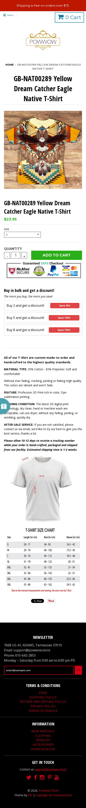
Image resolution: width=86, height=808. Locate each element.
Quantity (13, 249)
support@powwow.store (50, 769)
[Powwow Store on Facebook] (35, 777)
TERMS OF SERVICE (43, 711)
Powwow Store (49, 790)
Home (9, 64)
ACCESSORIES (43, 745)
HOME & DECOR (43, 749)
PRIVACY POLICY (43, 706)
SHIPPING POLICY (43, 697)
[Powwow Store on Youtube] (57, 777)
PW (30, 795)
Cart (73, 17)
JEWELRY (43, 740)
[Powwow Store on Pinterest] (50, 777)
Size (6, 229)
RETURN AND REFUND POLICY (43, 702)
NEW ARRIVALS (43, 731)
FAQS (43, 693)
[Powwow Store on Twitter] (28, 777)
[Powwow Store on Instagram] (42, 777)
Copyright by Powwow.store (54, 795)
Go (78, 670)
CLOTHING (43, 736)
